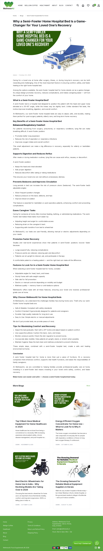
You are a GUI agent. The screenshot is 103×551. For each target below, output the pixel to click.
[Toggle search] (77, 5)
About (54, 5)
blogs (21, 15)
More (88, 386)
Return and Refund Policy (36, 529)
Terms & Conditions (34, 525)
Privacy (30, 522)
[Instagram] (96, 548)
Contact (69, 5)
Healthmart (45, 5)
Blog (61, 5)
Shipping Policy (33, 533)
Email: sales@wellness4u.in (61, 529)
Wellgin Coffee (31, 5)
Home (20, 5)
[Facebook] (99, 548)
